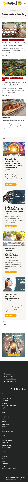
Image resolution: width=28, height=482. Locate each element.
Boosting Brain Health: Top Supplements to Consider (12, 297)
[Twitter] (19, 389)
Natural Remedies (6, 445)
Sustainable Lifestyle (18, 40)
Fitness (4, 422)
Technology (5, 464)
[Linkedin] (14, 389)
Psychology (5, 408)
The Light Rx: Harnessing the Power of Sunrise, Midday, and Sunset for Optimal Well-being (14, 164)
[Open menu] (24, 2)
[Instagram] (17, 389)
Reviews (4, 461)
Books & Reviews (6, 398)
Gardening (12, 77)
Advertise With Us (11, 379)
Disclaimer (20, 479)
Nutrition (4, 426)
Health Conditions (6, 424)
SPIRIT (10, 40)
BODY (8, 77)
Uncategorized (5, 117)
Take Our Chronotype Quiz (9, 468)
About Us (8, 374)
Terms (22, 477)
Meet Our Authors (11, 381)
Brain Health (5, 401)
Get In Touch (9, 376)
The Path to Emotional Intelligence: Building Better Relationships (11, 253)
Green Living (5, 40)
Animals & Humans (7, 440)
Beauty (4, 77)
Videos (4, 466)
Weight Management (7, 431)
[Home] (8, 11)
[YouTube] (25, 389)
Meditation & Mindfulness (9, 405)
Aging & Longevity (6, 417)
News (3, 459)
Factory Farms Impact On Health (13, 121)
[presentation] (14, 30)
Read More (5, 55)
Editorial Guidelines (10, 479)
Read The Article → (11, 185)
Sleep (3, 429)
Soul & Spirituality (6, 447)
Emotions (4, 403)
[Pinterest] (22, 389)
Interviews (4, 456)
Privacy (18, 477)
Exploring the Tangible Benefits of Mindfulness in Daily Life (14, 210)
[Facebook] (11, 389)
